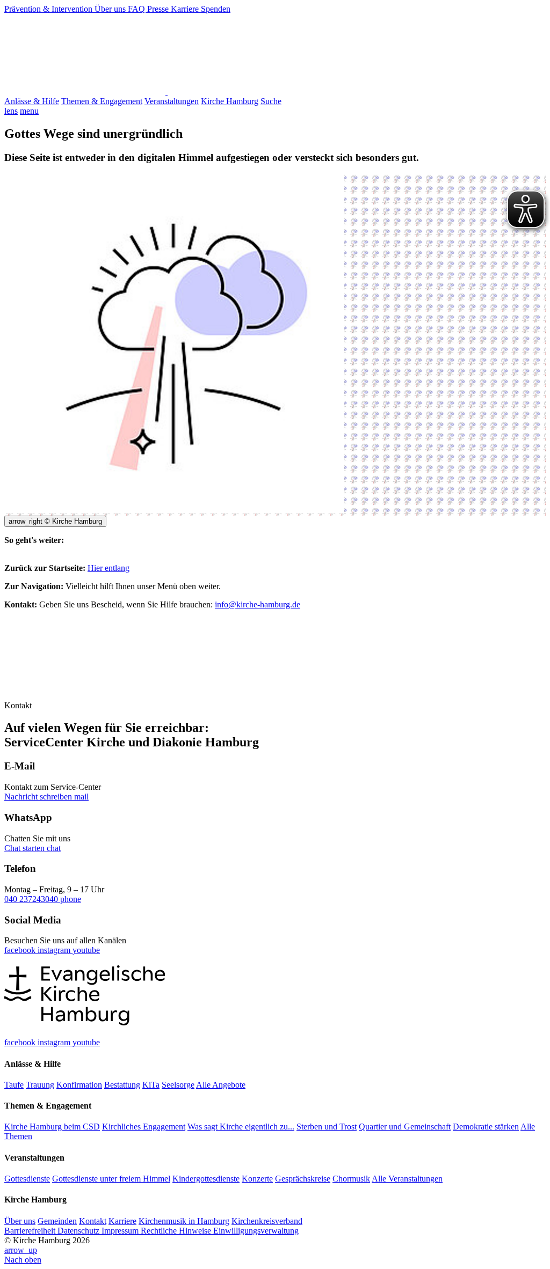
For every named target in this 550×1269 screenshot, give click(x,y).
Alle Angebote (220, 1084)
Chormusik (351, 1178)
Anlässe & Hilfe (31, 101)
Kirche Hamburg (229, 101)
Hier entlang (108, 568)
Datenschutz (79, 1230)
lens (11, 110)
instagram (55, 950)
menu (29, 110)
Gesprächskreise (302, 1178)
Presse (159, 8)
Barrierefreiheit (30, 1230)
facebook (21, 950)
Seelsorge (178, 1084)
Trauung (40, 1084)
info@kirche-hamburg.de (257, 604)
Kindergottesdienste (206, 1178)
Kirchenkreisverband (266, 1221)
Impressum (121, 1230)
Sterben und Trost (326, 1126)
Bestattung (122, 1084)
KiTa (151, 1084)
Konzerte (257, 1178)
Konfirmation (79, 1084)
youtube (86, 950)
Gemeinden (57, 1221)
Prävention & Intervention (49, 8)
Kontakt (92, 1221)
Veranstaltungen (171, 101)
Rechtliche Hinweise (177, 1230)
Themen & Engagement (101, 101)
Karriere (186, 8)
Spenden (215, 8)
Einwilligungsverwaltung (256, 1230)
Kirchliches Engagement (143, 1126)
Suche (270, 101)
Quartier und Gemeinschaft (405, 1126)
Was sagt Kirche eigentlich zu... (240, 1126)
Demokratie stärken (486, 1126)
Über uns (111, 8)
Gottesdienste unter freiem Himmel (111, 1178)
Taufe (14, 1084)
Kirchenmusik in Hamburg (184, 1221)
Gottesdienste (27, 1178)
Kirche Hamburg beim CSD (52, 1126)
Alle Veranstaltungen (407, 1178)
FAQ (137, 8)
